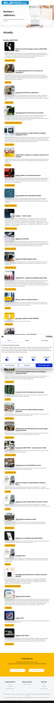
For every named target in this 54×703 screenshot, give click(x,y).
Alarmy (10, 684)
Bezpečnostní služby (10, 688)
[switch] (20, 360)
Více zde (7, 308)
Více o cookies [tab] (44, 340)
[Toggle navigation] (50, 2)
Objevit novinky (9, 144)
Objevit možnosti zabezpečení (13, 123)
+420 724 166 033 (37, 697)
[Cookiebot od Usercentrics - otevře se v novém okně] (46, 337)
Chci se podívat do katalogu (12, 586)
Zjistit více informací (10, 205)
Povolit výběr (27, 365)
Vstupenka (8, 608)
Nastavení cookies (27, 684)
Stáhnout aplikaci (9, 545)
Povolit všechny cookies (44, 365)
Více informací (9, 382)
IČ (26, 694)
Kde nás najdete (43, 688)
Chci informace (9, 528)
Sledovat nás (8, 324)
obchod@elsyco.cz (46, 697)
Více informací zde (10, 249)
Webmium (30, 701)
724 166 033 (17, 670)
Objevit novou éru (10, 60)
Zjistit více (8, 82)
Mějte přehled (9, 102)
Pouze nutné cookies (10, 365)
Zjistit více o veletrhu (10, 228)
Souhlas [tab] (9, 340)
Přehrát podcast (9, 185)
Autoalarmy (10, 686)
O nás (44, 684)
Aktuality (44, 686)
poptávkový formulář (36, 670)
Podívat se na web (10, 455)
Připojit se (7, 165)
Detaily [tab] (27, 340)
